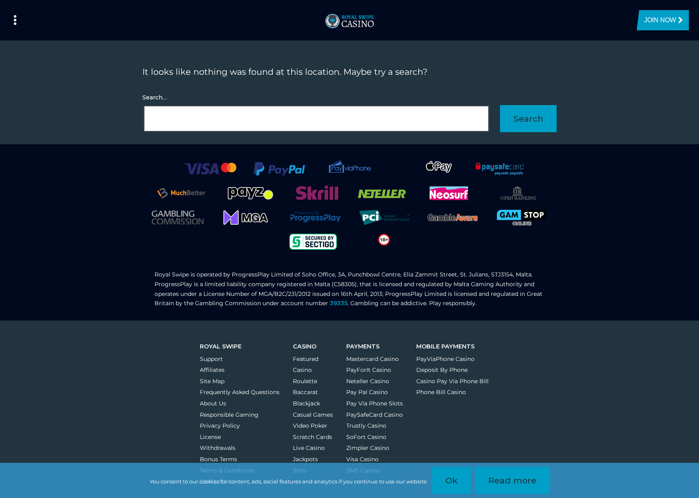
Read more (512, 480)
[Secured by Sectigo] (313, 241)
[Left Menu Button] (15, 20)
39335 (338, 303)
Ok (451, 480)
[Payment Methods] (210, 168)
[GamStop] (521, 217)
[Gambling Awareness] (452, 217)
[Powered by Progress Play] (315, 217)
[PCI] (384, 217)
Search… (154, 97)
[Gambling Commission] (177, 217)
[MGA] (246, 217)
